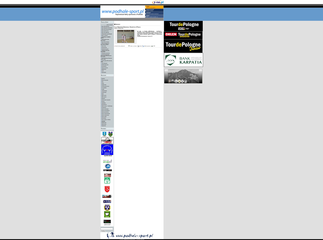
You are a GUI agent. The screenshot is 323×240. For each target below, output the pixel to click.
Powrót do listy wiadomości (120, 46)
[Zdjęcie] (125, 42)
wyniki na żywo (107, 224)
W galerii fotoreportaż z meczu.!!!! (144, 36)
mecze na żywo (107, 223)
